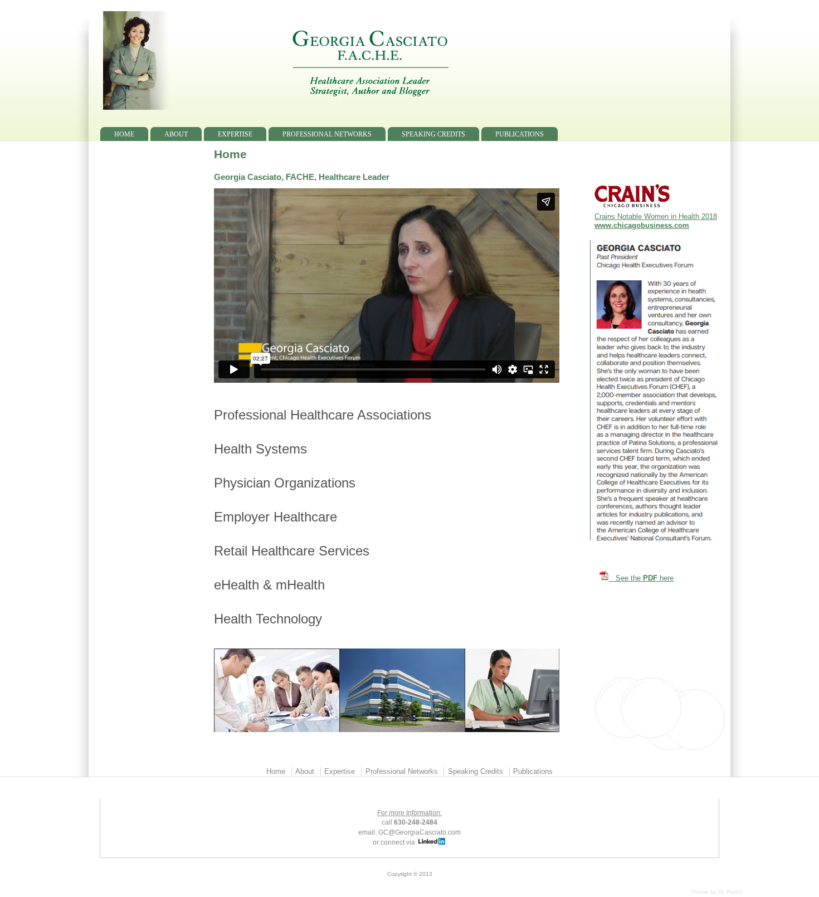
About (176, 134)
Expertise (235, 134)
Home (124, 134)
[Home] (370, 107)
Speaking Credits (433, 134)
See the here (641, 578)
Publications (519, 134)
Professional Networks (327, 134)
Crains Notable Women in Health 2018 (655, 216)
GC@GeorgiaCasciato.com (419, 832)
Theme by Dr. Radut (716, 892)
